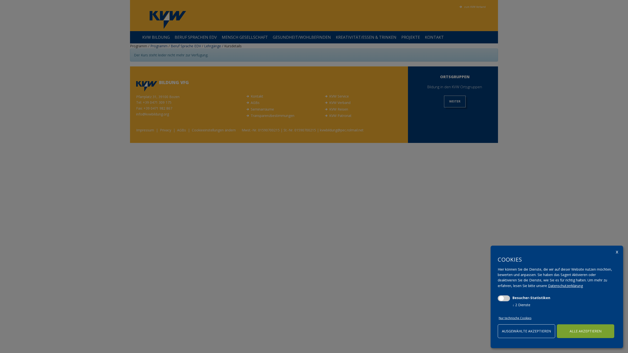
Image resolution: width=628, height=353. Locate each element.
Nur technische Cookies (515, 318)
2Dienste (521, 305)
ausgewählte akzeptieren (526, 331)
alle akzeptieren (586, 331)
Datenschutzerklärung (565, 285)
